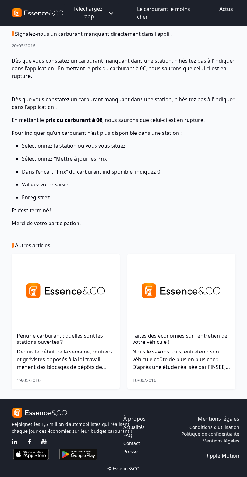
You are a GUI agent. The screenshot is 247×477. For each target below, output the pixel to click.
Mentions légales (220, 441)
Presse (131, 451)
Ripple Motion (222, 455)
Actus (226, 9)
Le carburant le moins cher (163, 12)
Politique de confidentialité (210, 434)
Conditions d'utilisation (214, 427)
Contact (132, 443)
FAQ (128, 435)
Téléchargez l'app (88, 12)
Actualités (134, 427)
